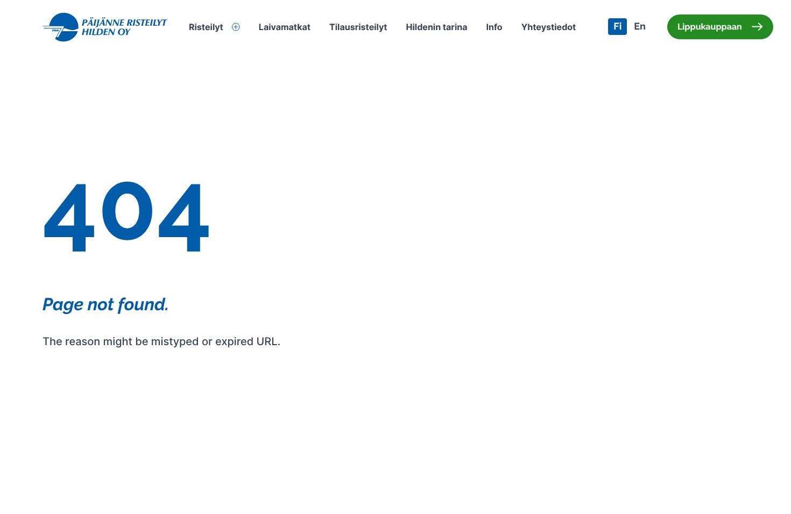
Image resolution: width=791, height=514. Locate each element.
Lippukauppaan (709, 27)
